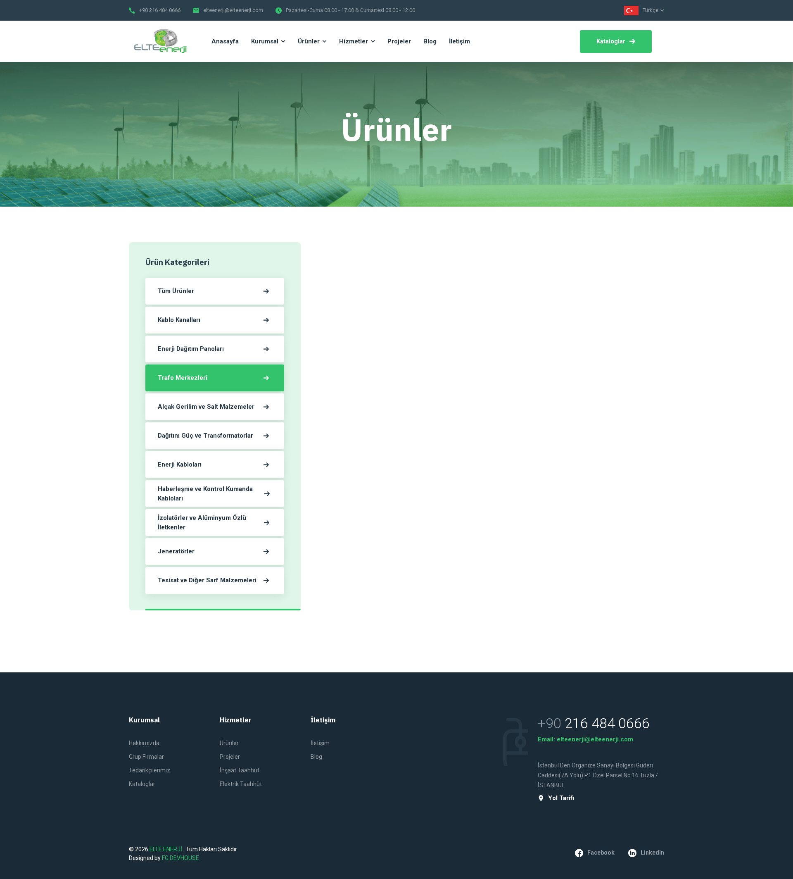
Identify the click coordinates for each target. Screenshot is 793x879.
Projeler (230, 756)
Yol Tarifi (561, 798)
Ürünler (229, 743)
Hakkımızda (144, 743)
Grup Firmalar (146, 756)
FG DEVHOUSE (180, 858)
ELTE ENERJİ (166, 849)
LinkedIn (652, 852)
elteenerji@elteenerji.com (233, 10)
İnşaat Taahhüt (239, 770)
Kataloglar (610, 41)
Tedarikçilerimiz (149, 770)
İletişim (320, 743)
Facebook (601, 852)
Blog (316, 756)
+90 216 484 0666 (159, 10)
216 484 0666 (607, 723)
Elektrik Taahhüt (241, 784)
